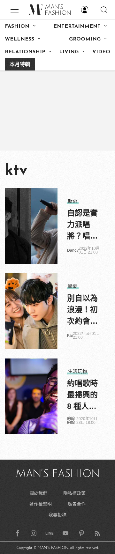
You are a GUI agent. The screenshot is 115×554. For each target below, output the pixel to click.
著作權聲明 (40, 503)
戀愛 (73, 286)
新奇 (73, 200)
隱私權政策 (74, 493)
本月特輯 (20, 64)
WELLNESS (19, 39)
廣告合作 (77, 503)
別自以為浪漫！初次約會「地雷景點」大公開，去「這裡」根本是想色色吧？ (82, 310)
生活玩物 (77, 371)
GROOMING (85, 39)
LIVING (69, 52)
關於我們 (38, 493)
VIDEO (101, 52)
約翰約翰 (71, 421)
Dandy (73, 250)
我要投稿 (57, 514)
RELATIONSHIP (25, 52)
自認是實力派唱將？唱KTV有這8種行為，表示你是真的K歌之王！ (82, 225)
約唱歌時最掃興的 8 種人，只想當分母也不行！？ (82, 395)
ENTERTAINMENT (77, 26)
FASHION (17, 26)
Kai (70, 335)
